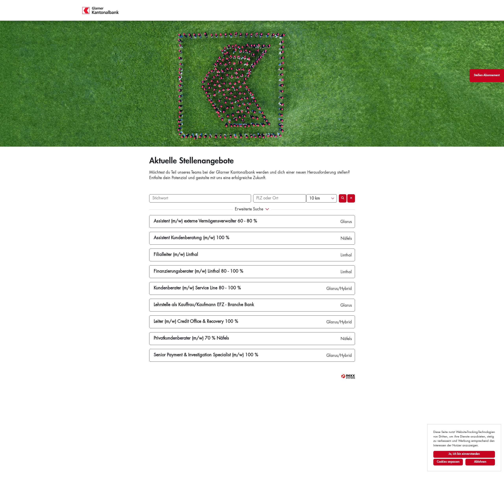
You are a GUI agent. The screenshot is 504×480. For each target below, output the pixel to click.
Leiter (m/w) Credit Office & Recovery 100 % (196, 321)
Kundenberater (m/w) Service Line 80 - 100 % (197, 288)
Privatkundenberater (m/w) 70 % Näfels (191, 338)
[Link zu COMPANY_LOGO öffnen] (100, 10)
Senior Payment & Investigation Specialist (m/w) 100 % (206, 355)
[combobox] (321, 198)
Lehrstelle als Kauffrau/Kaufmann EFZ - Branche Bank (204, 305)
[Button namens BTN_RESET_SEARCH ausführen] (351, 198)
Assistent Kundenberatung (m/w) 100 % (191, 238)
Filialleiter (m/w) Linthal (176, 254)
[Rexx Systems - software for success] (348, 376)
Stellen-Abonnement (487, 75)
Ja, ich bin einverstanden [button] (464, 454)
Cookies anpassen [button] (448, 462)
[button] (252, 209)
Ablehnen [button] (480, 462)
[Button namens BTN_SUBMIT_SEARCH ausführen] (342, 198)
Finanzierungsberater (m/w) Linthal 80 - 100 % (198, 271)
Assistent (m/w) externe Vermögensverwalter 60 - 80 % (205, 221)
